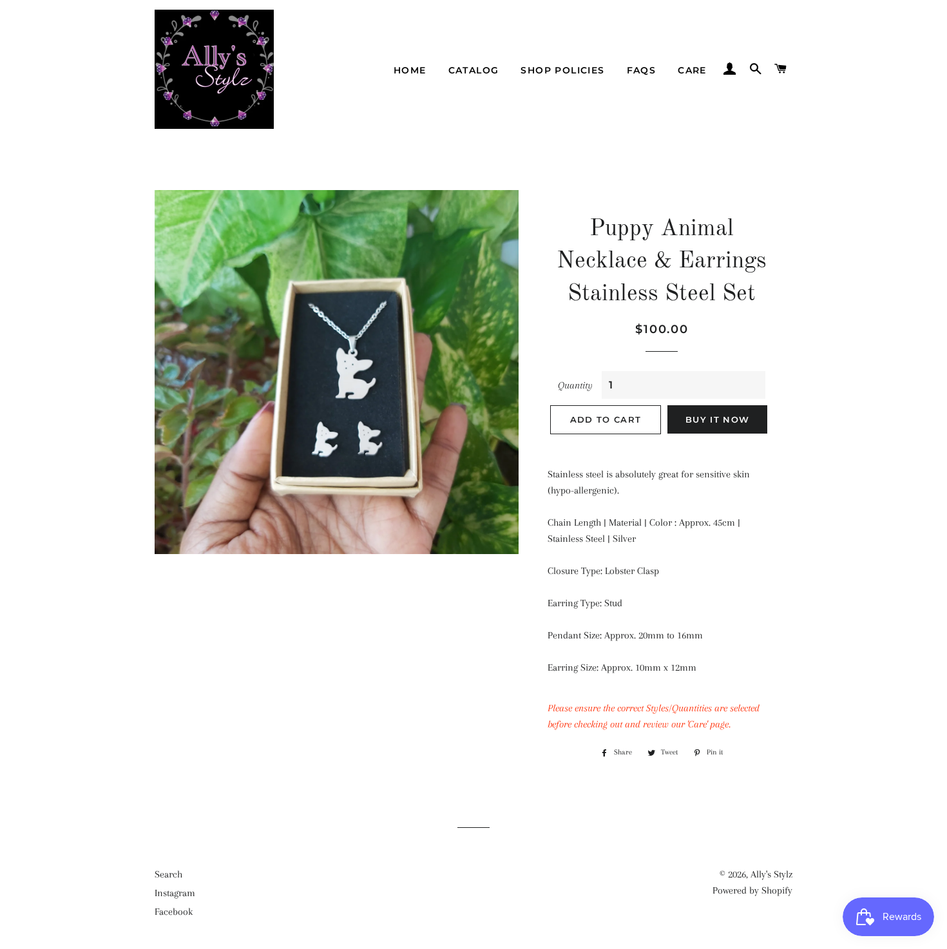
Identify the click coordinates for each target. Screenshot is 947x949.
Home (410, 70)
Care (692, 70)
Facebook (174, 911)
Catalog (473, 70)
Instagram (175, 893)
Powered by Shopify (752, 890)
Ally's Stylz (771, 874)
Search (168, 874)
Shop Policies (562, 70)
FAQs (641, 70)
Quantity (575, 385)
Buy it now (717, 419)
